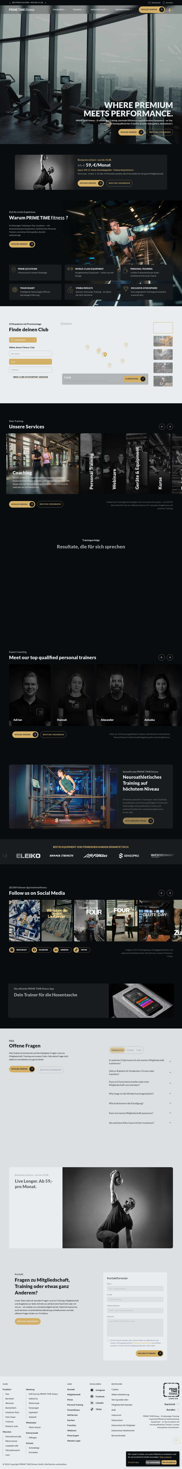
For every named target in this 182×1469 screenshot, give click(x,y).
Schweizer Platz (12, 1412)
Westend (15, 370)
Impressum (116, 1415)
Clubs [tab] (139, 1049)
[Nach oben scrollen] (176, 1440)
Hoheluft (33, 1417)
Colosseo (9, 1421)
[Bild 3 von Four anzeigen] (163, 367)
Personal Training (75, 1405)
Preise (70, 1399)
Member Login (73, 1441)
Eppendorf (33, 1412)
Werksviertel (11, 1441)
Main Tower (10, 1417)
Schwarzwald (32, 1433)
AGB (114, 1410)
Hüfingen (33, 1437)
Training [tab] (130, 1049)
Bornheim (15, 354)
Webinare (71, 1430)
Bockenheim (10, 1408)
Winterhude (34, 1403)
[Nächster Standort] (84, 820)
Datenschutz (117, 1420)
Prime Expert (73, 1435)
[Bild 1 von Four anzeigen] (163, 341)
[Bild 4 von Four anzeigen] (163, 381)
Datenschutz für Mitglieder (123, 1425)
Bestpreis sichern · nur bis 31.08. (27, 2)
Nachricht (170, 1404)
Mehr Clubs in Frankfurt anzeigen (30, 377)
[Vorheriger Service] (162, 427)
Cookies (115, 1389)
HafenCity (33, 1398)
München (7, 1432)
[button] (23, 340)
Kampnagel (34, 1408)
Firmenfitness (73, 1410)
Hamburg (30, 1389)
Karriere (71, 1420)
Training (77, 9)
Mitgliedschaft (98, 9)
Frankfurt (7, 1389)
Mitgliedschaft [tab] (118, 1049)
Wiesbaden (31, 1422)
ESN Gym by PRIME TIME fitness (43, 1394)
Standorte (58, 9)
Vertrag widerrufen (120, 1399)
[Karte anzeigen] (163, 327)
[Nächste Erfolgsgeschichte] (95, 612)
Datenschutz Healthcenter (123, 1430)
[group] (30, 695)
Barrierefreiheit (119, 1435)
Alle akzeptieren (169, 1462)
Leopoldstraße (11, 1445)
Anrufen (170, 1409)
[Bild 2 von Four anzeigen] (163, 354)
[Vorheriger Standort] (43, 820)
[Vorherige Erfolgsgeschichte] (87, 612)
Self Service (72, 1415)
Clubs (5, 1384)
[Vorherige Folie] (162, 657)
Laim (7, 1455)
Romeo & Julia (11, 1426)
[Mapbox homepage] (66, 323)
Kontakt (71, 1389)
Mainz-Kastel (35, 1427)
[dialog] (152, 1458)
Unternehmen (122, 9)
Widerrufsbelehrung (120, 1394)
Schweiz (29, 1443)
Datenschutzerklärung (142, 1343)
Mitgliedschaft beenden (122, 1405)
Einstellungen (133, 1462)
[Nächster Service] (170, 427)
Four (13, 362)
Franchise (71, 1425)
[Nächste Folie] (170, 657)
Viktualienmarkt (12, 1450)
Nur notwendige (153, 1462)
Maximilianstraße (13, 1436)
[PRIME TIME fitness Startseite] (22, 10)
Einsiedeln (33, 1452)
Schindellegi (34, 1448)
